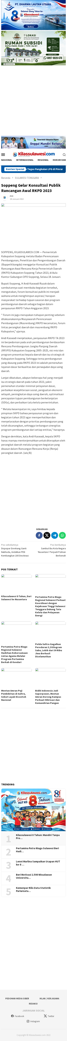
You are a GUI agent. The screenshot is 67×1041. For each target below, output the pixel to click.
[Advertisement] (33, 102)
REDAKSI (33, 1003)
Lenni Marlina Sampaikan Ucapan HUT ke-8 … (38, 863)
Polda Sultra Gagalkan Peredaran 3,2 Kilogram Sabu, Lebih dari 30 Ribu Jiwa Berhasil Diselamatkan (48, 650)
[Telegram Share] (54, 535)
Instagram (35, 1021)
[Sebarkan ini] (39, 535)
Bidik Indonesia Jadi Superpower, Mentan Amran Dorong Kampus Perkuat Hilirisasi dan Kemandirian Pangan (48, 697)
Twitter (51, 1016)
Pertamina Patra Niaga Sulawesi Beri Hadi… (37, 850)
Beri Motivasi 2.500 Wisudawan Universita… (34, 876)
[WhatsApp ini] (62, 535)
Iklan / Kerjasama (49, 998)
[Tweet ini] (46, 535)
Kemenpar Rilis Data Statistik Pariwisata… (33, 889)
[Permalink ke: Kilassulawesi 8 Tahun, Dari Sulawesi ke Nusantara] (16, 584)
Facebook (19, 1016)
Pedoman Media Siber (17, 998)
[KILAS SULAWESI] (33, 154)
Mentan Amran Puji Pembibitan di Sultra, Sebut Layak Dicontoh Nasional (13, 695)
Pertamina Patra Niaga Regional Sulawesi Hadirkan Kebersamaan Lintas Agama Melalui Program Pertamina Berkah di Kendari (14, 654)
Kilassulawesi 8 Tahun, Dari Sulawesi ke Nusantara (16, 598)
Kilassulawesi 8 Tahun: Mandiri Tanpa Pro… (38, 837)
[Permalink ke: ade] (4, 197)
